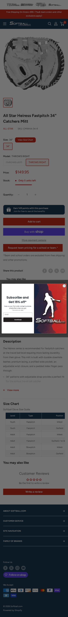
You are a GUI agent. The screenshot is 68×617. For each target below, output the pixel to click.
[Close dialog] (64, 285)
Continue (18, 320)
